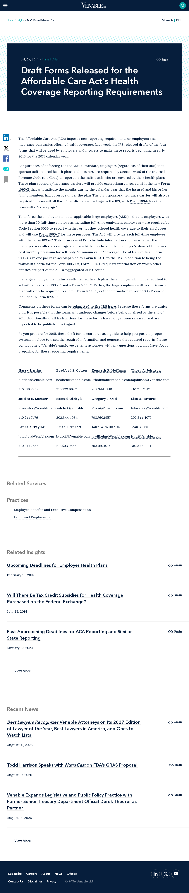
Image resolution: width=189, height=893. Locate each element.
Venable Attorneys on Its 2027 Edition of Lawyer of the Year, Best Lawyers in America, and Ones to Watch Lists (74, 728)
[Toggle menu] (5, 5)
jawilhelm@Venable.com (111, 436)
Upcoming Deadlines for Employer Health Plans (57, 565)
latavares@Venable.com (149, 408)
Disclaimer (35, 881)
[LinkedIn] (155, 874)
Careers (31, 873)
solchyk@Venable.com (74, 408)
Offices (72, 873)
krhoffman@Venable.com (111, 380)
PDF (179, 20)
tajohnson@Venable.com (150, 380)
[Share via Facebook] (6, 158)
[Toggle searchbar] (182, 5)
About (46, 873)
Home (10, 20)
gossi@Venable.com (107, 408)
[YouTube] (175, 874)
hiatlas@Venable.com (35, 380)
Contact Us (15, 881)
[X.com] (165, 874)
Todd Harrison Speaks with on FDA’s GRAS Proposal (72, 765)
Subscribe (15, 873)
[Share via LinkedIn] (6, 137)
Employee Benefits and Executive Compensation (52, 510)
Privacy (51, 881)
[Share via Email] (6, 169)
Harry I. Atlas (50, 59)
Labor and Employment (32, 517)
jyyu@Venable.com (146, 436)
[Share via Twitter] (6, 148)
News (58, 873)
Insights (20, 20)
